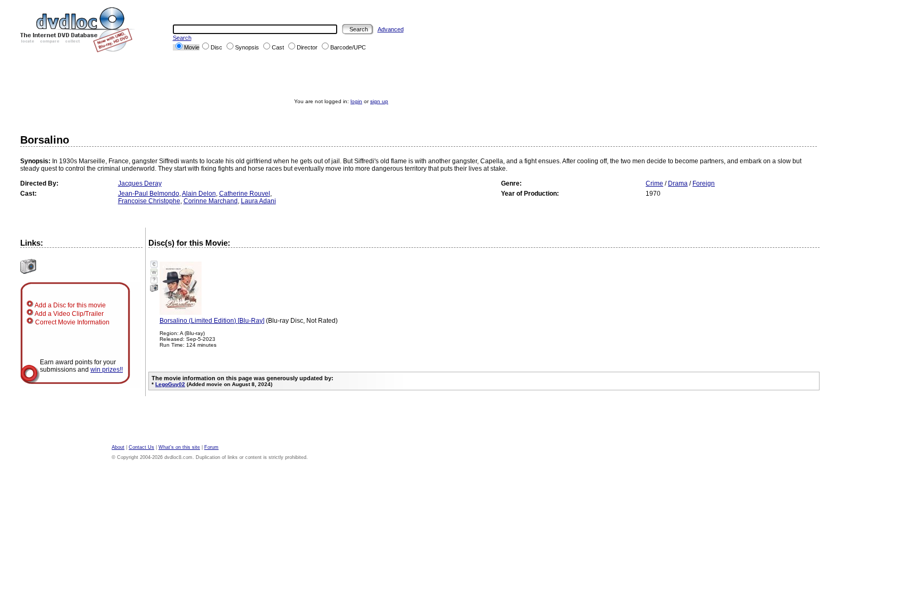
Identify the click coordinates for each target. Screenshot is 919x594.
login (356, 101)
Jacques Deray (140, 183)
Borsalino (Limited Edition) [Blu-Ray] (212, 320)
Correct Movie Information (72, 322)
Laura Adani (258, 201)
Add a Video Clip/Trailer (69, 313)
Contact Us (141, 447)
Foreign (703, 183)
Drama (678, 183)
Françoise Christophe (149, 201)
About (118, 447)
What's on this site (179, 447)
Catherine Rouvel (244, 193)
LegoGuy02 (170, 384)
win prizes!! (106, 369)
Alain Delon (199, 193)
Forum (211, 447)
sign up (379, 101)
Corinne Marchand (210, 201)
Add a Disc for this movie (70, 305)
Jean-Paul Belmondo (148, 193)
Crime (654, 183)
